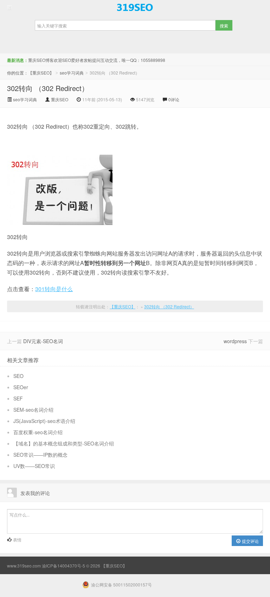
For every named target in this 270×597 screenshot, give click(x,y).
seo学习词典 (72, 73)
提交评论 (250, 541)
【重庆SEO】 (135, 7)
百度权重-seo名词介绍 (38, 432)
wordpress (235, 341)
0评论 (173, 99)
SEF (18, 398)
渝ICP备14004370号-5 (63, 566)
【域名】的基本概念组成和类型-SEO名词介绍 (63, 443)
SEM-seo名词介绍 (33, 409)
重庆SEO (59, 99)
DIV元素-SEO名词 (43, 341)
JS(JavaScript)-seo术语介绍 (44, 420)
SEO (18, 375)
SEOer (20, 387)
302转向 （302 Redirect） (48, 88)
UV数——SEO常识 (34, 465)
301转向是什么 (54, 289)
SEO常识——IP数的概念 (40, 454)
